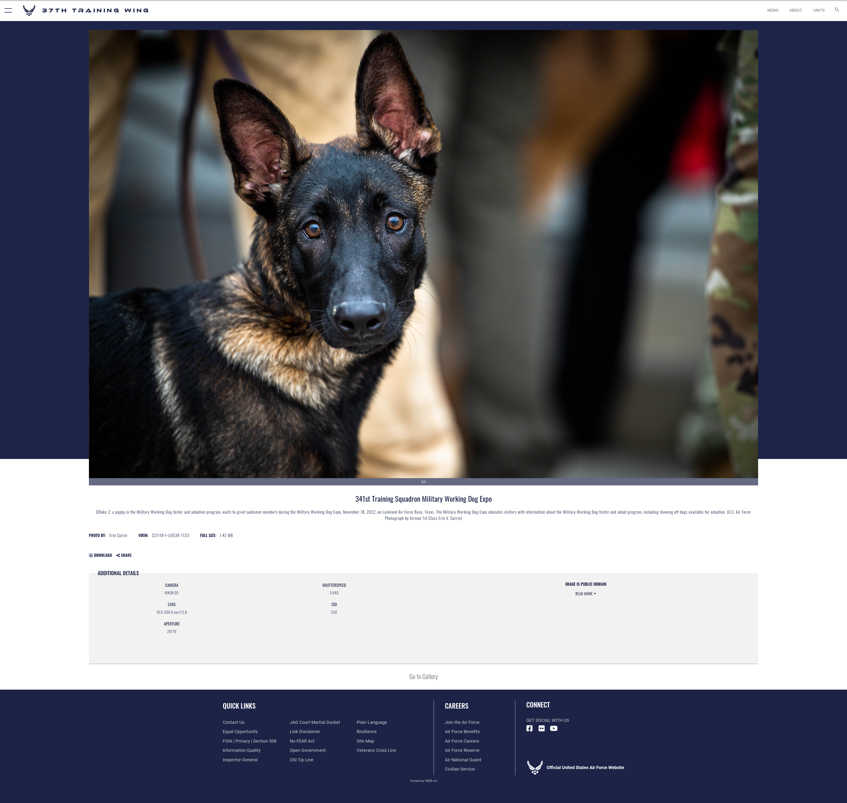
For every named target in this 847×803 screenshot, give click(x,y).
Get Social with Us (547, 720)
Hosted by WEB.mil (423, 780)
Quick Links (239, 706)
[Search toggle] (836, 10)
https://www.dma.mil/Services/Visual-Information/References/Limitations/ (565, 609)
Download (102, 555)
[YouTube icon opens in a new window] (554, 728)
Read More (584, 593)
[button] (7, 10)
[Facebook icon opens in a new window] (529, 728)
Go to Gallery (423, 676)
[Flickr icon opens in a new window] (541, 728)
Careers (456, 706)
